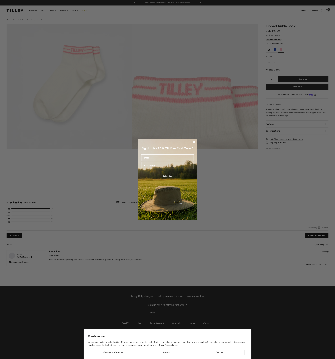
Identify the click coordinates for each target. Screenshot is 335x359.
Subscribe (167, 176)
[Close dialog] (194, 142)
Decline (219, 352)
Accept (166, 352)
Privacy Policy (171, 345)
